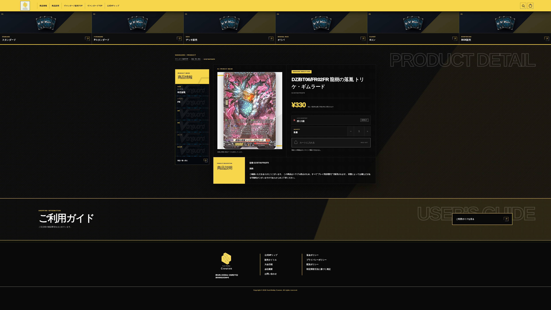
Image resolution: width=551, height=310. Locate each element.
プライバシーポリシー (316, 260)
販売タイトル (271, 260)
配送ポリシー (312, 264)
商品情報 (43, 6)
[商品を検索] (523, 6)
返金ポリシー (312, 255)
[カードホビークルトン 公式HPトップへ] (25, 5)
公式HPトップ (113, 6)
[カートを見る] (530, 6)
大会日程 (269, 264)
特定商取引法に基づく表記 (318, 269)
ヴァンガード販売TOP (73, 6)
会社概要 (269, 269)
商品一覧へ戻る (195, 59)
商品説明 (55, 6)
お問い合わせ (271, 274)
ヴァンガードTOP (94, 6)
